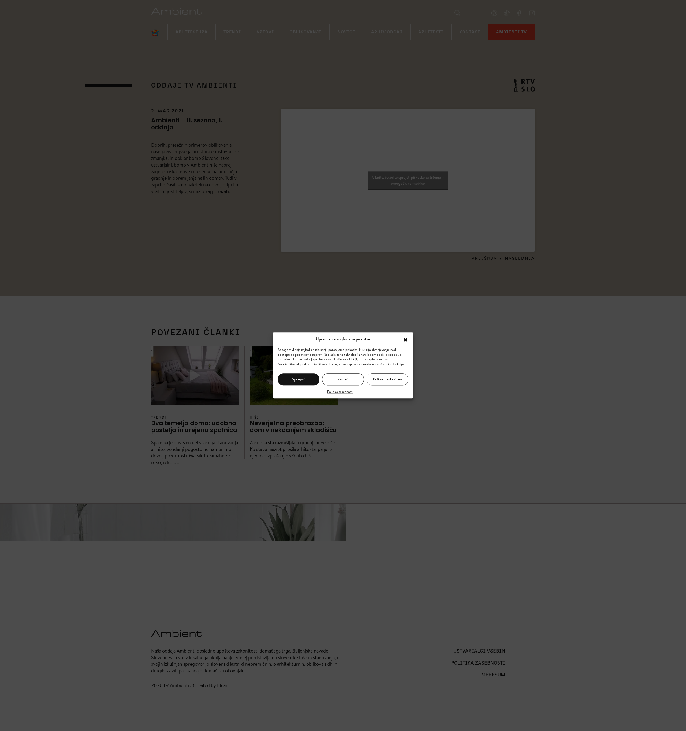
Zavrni (343, 379)
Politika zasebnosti (340, 391)
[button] (405, 339)
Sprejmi (298, 379)
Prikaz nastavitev (387, 379)
